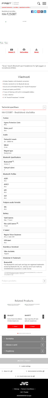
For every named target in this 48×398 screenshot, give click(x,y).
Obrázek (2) (11, 52)
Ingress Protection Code (12, 122)
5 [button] (23, 333)
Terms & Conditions (27, 389)
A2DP (6, 179)
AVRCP (6, 184)
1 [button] (17, 333)
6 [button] (24, 333)
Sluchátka (16, 7)
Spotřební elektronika (7, 7)
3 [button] (20, 333)
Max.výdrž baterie (10, 224)
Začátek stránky (23, 361)
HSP (5, 196)
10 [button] (30, 333)
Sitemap (16, 389)
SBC (5, 207)
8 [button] (27, 333)
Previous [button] (5, 317)
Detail (15, 326)
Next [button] (43, 317)
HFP (5, 190)
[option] (16, 317)
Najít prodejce (24, 52)
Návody (36, 52)
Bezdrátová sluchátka (25, 7)
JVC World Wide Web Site (24, 376)
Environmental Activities (35, 371)
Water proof (8, 128)
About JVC (7, 371)
